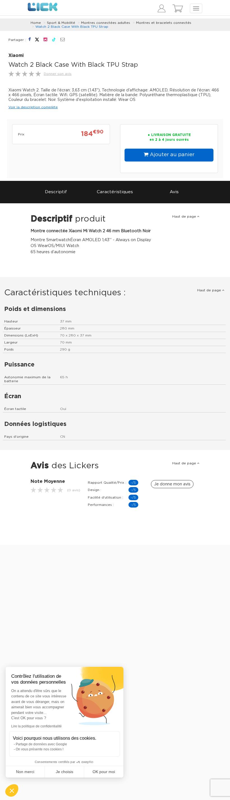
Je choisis (64, 771)
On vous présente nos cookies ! (39, 749)
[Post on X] (38, 39)
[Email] (62, 40)
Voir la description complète (33, 107)
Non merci (25, 771)
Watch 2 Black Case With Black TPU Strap (71, 26)
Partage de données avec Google (41, 744)
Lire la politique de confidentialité (36, 726)
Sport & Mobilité (61, 22)
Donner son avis (58, 73)
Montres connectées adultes (105, 22)
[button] (12, 790)
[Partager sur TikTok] (55, 39)
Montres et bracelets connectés (163, 22)
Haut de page (184, 216)
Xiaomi (16, 56)
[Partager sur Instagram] (46, 39)
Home (36, 22)
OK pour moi (104, 771)
